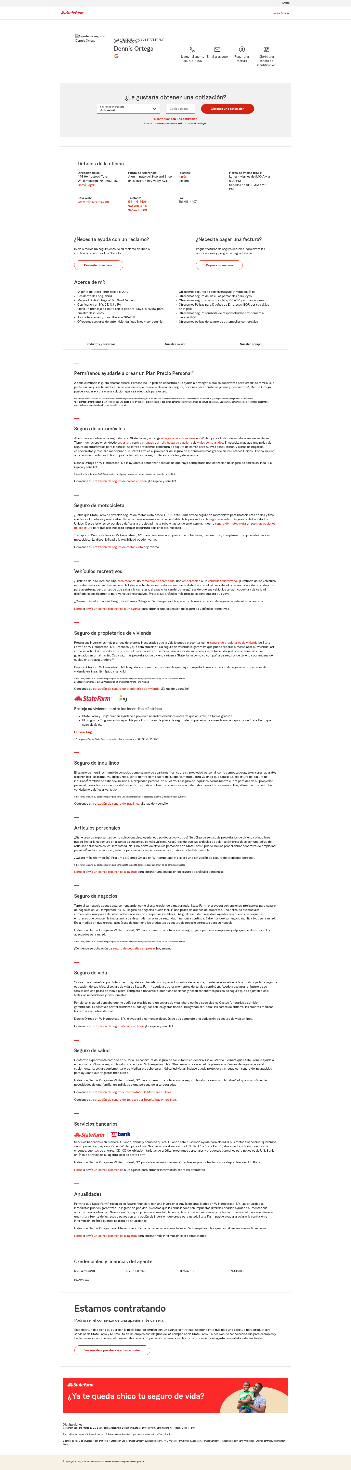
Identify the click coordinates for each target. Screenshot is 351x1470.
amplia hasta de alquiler (173, 442)
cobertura (124, 442)
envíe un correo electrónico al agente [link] (111, 871)
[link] (217, 59)
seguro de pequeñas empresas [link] (133, 948)
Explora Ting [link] (83, 732)
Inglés (182, 176)
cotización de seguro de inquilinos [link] (116, 803)
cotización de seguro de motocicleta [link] (118, 547)
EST (257, 173)
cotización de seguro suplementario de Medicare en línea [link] (132, 1092)
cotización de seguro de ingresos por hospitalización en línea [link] (134, 1099)
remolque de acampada (158, 581)
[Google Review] (116, 56)
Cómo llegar (86, 185)
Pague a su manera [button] (219, 265)
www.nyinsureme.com (93, 201)
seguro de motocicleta (230, 523)
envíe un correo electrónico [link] (104, 1169)
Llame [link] (78, 608)
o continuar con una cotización (175, 119)
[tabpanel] (175, 187)
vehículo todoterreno (222, 581)
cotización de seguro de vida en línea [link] (118, 1026)
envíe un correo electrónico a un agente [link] (113, 608)
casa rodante (126, 581)
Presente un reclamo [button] (98, 265)
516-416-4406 (137, 201)
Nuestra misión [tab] (175, 344)
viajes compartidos (210, 442)
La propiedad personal (131, 651)
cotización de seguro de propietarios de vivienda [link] (126, 688)
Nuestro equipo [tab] (250, 344)
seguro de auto (219, 519)
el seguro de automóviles (178, 438)
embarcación (191, 581)
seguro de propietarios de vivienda (234, 642)
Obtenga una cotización (227, 108)
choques (148, 442)
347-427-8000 (137, 210)
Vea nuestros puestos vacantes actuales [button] (112, 1350)
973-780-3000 (137, 206)
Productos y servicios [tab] (100, 344)
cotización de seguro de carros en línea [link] (120, 481)
